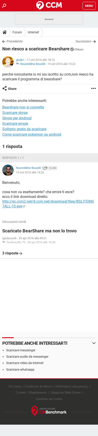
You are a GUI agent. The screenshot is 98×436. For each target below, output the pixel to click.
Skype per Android (16, 118)
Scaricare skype (15, 113)
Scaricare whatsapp (20, 369)
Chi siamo (15, 386)
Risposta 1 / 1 (13, 158)
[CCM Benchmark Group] (49, 411)
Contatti (21, 392)
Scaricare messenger (21, 350)
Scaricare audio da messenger (27, 356)
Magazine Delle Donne (66, 392)
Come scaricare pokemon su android (31, 134)
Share (12, 89)
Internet (33, 32)
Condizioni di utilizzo (38, 386)
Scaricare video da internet (25, 363)
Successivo (83, 41)
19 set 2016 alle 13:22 (61, 64)
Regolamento (38, 392)
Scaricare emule (15, 123)
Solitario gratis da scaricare (24, 129)
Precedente (15, 41)
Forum (17, 32)
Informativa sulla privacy (72, 386)
